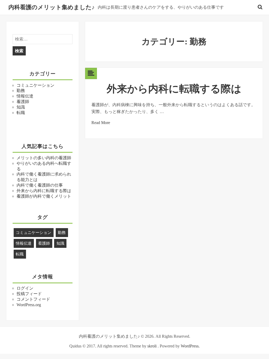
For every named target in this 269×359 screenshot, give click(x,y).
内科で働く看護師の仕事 (40, 185)
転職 (21, 112)
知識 (21, 107)
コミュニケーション (35, 85)
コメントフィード (33, 299)
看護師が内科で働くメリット (44, 196)
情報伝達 (25, 96)
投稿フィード (29, 293)
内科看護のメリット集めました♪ (51, 7)
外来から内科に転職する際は (44, 190)
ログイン (25, 288)
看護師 (23, 101)
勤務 (21, 90)
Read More (100, 122)
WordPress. (190, 346)
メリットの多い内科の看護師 (44, 158)
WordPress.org (29, 304)
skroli (152, 346)
